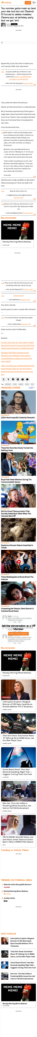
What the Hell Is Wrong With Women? (18, 885)
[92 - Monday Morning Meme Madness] (18, 992)
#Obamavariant (18, 296)
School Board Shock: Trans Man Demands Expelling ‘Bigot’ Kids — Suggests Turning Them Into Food (17, 772)
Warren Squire (7, 709)
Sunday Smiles (9, 898)
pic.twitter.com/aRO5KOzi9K (18, 79)
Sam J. (8, 24)
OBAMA (21, 384)
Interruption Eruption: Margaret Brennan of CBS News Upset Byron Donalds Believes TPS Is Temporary (18, 704)
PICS (32, 384)
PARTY (27, 384)
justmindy (6, 777)
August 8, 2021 (28, 83)
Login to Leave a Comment (18, 634)
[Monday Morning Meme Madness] (17, 230)
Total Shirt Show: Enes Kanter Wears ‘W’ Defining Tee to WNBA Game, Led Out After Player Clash (18, 738)
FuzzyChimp (6, 245)
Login (28, 3)
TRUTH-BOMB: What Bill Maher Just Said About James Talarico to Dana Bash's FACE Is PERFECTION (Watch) (18, 839)
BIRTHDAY (8, 384)
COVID (14, 384)
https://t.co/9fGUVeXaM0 (23, 77)
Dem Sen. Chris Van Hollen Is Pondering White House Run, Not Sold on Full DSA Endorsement (17, 805)
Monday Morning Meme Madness (17, 242)
